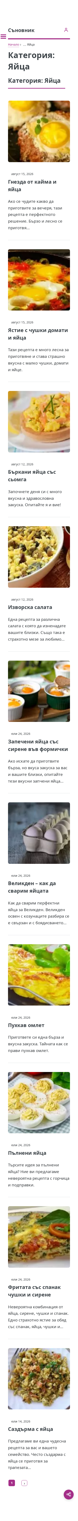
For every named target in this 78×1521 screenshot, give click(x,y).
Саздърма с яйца (30, 1429)
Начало (13, 44)
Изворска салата (30, 607)
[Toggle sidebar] (3, 36)
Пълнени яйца (27, 1152)
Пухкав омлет (26, 1025)
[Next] (24, 1483)
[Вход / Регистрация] (66, 30)
